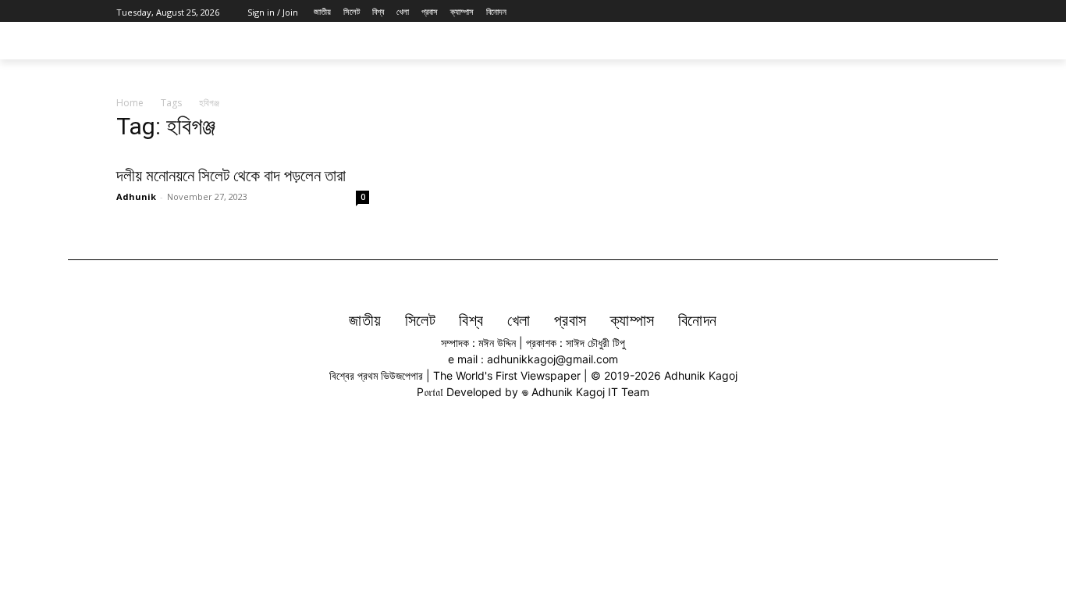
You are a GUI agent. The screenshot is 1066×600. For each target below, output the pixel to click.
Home (130, 102)
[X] (906, 11)
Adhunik (136, 196)
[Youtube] (941, 11)
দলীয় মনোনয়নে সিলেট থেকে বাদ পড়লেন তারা (231, 175)
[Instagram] (888, 11)
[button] (931, 40)
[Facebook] (870, 11)
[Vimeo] (923, 11)
